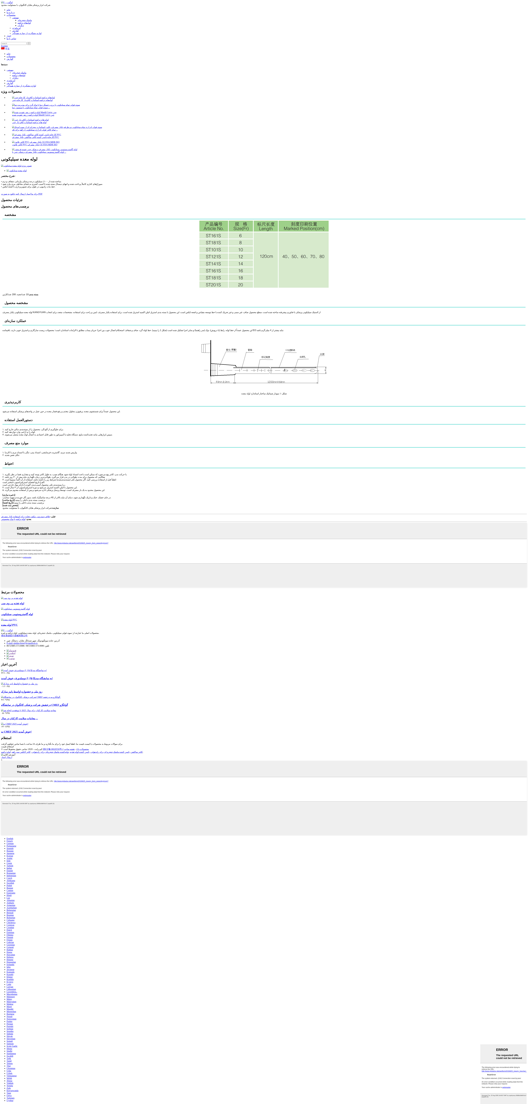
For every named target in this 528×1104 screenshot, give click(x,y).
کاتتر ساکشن (137, 752)
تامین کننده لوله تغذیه (79, 752)
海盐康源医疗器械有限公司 (14, 635)
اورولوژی (16, 28)
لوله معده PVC (9, 624)
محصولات (11, 15)
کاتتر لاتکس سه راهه (21, 752)
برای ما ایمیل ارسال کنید (27, 194)
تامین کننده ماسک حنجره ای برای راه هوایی (110, 752)
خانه (8, 10)
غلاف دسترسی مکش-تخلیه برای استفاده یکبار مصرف (25, 516)
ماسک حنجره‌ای (25, 20)
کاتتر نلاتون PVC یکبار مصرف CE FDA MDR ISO (34, 144)
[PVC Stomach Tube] (9, 620)
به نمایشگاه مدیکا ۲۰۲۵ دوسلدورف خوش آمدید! (27, 678)
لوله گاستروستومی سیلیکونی (17, 614)
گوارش (15, 31)
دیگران (21, 25)
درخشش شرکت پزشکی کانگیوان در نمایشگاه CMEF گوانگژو (34, 705)
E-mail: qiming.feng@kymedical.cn (22, 643)
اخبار (9, 36)
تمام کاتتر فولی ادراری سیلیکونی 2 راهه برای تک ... (35, 130)
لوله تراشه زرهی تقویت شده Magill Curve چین (33, 115)
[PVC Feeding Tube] (12, 598)
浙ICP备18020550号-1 (53, 749)
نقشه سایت (69, 749)
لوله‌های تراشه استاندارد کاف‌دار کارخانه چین (32, 100)
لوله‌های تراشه (24, 23)
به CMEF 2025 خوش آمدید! (16, 731)
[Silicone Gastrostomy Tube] (15, 609)
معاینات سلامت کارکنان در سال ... (19, 718)
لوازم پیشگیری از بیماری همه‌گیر (27, 33)
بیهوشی (15, 17)
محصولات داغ (82, 749)
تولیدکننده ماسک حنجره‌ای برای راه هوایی (50, 752)
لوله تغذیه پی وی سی (12, 603)
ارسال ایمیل (6, 757)
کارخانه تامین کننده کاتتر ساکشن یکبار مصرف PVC (35, 137)
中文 (7, 49)
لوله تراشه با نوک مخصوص (13, 519)
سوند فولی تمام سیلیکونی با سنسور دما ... (31, 107)
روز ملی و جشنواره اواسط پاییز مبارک (21, 691)
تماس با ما (11, 38)
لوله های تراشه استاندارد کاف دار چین (29, 122)
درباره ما (11, 12)
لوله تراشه (6, 752)
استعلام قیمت (7, 746)
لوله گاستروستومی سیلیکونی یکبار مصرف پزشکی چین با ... (39, 152)
